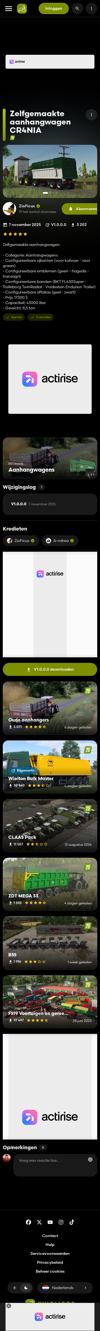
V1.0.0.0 (33, 504)
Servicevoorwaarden (50, 1253)
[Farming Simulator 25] (12, 137)
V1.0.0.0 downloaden (54, 669)
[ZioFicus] (9, 208)
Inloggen (53, 8)
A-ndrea (61, 540)
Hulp (50, 1244)
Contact (50, 1235)
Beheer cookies (50, 1271)
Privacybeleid (50, 1262)
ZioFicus (27, 206)
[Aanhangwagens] (82, 468)
